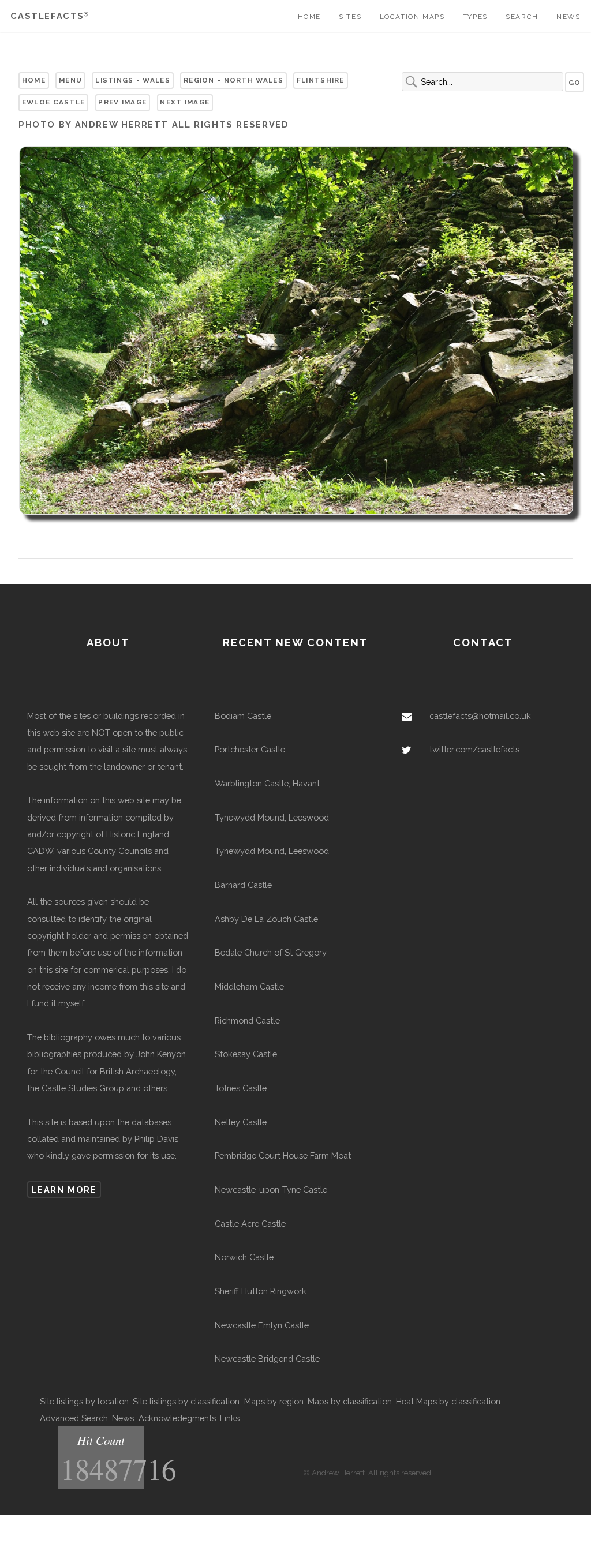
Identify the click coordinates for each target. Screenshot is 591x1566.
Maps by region (274, 1401)
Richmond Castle (247, 1020)
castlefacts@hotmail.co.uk (480, 716)
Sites (350, 17)
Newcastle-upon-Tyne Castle (271, 1189)
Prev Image (122, 102)
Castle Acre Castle (250, 1223)
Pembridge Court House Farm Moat (283, 1155)
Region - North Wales (233, 80)
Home (309, 17)
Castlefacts (49, 16)
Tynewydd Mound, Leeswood (272, 817)
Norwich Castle (244, 1257)
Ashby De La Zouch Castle (266, 919)
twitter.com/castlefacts (474, 749)
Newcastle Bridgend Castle (267, 1358)
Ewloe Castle (53, 102)
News (568, 17)
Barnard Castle (243, 885)
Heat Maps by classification (448, 1401)
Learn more (63, 1189)
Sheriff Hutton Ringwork (260, 1291)
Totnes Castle (241, 1088)
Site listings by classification (186, 1401)
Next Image (185, 102)
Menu (70, 80)
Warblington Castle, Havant (267, 783)
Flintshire (321, 80)
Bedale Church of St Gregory (271, 952)
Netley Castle (241, 1122)
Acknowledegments (177, 1418)
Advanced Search (74, 1418)
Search (522, 17)
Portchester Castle (250, 749)
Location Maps (412, 17)
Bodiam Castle (243, 716)
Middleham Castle (249, 986)
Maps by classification (350, 1401)
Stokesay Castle (246, 1054)
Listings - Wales (132, 80)
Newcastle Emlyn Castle (262, 1325)
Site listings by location (84, 1401)
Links (230, 1418)
